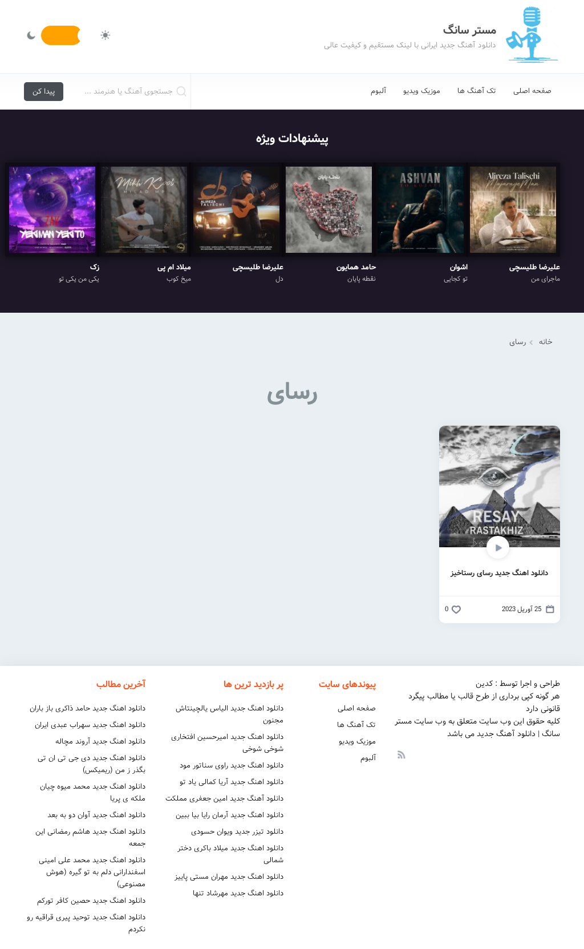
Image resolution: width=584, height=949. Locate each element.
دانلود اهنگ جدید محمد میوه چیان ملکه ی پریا (92, 793)
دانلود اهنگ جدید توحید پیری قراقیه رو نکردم (86, 923)
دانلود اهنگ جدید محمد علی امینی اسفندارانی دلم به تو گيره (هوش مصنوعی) (92, 872)
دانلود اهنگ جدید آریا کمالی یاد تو (231, 782)
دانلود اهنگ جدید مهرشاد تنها (238, 893)
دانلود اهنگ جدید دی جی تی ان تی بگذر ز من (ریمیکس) (91, 764)
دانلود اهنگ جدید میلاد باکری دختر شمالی (230, 854)
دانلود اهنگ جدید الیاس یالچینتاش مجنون (229, 714)
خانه (546, 342)
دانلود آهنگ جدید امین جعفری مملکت (224, 799)
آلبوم (378, 91)
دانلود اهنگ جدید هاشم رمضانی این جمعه (90, 838)
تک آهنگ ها (476, 91)
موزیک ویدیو (421, 91)
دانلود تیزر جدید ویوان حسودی (237, 832)
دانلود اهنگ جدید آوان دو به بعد (96, 815)
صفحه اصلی (532, 91)
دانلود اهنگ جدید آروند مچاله (100, 742)
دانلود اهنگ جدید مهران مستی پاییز (229, 877)
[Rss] (401, 754)
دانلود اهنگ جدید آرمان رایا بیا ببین (229, 815)
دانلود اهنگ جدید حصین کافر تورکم (91, 901)
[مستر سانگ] (531, 36)
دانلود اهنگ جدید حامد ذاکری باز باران (87, 708)
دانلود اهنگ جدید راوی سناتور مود (231, 766)
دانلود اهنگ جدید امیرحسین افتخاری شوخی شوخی (227, 743)
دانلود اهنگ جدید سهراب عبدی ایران (90, 725)
